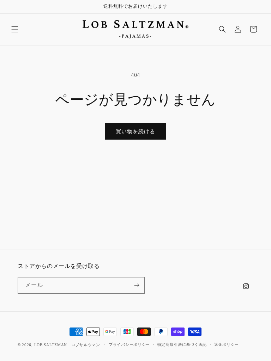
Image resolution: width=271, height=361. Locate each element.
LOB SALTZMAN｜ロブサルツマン (67, 345)
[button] (15, 29)
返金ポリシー (226, 344)
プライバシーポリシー (129, 344)
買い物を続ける (135, 131)
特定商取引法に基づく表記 (182, 344)
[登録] (136, 285)
